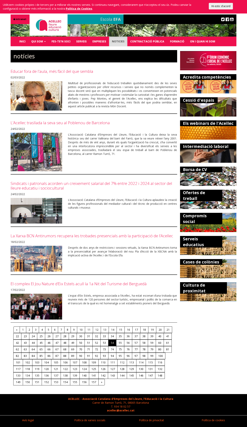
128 (122, 369)
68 (64, 349)
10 (81, 329)
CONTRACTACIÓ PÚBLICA (147, 41)
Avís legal (28, 420)
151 (37, 382)
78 (143, 349)
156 (84, 382)
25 (41, 336)
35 (120, 336)
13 (104, 329)
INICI (22, 41)
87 (56, 356)
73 (104, 349)
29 (72, 336)
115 (150, 362)
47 (56, 343)
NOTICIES (118, 41)
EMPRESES (99, 41)
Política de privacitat (151, 420)
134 (27, 375)
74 (112, 349)
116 (160, 362)
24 (33, 336)
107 (75, 362)
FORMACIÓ (177, 41)
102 (27, 362)
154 (65, 382)
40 (159, 336)
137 (56, 375)
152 (46, 382)
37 (136, 336)
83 (25, 356)
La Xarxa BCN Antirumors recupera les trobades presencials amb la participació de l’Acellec (92, 235)
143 (112, 375)
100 (160, 356)
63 (25, 349)
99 (151, 356)
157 (93, 382)
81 (167, 349)
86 (49, 356)
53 (104, 343)
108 (84, 362)
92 (96, 356)
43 (25, 343)
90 (80, 356)
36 (128, 336)
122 (65, 369)
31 (88, 336)
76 (128, 349)
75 (120, 349)
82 (17, 356)
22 (17, 336)
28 (64, 336)
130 (141, 369)
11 (89, 329)
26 (49, 336)
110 (103, 362)
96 (128, 356)
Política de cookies (213, 420)
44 (33, 343)
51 (88, 343)
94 (112, 356)
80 (159, 349)
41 (167, 336)
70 (80, 349)
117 (18, 369)
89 (72, 356)
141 (93, 375)
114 (141, 362)
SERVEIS (81, 41)
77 (136, 349)
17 (136, 329)
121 (56, 369)
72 (96, 349)
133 (18, 375)
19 (152, 329)
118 (27, 369)
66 (49, 349)
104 (46, 362)
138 (65, 375)
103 (37, 362)
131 (150, 369)
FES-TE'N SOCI (61, 41)
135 (37, 375)
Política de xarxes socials (89, 420)
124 (84, 369)
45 (41, 343)
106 (65, 362)
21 (168, 329)
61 (167, 343)
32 (96, 336)
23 (25, 336)
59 (151, 343)
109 (93, 362)
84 (33, 356)
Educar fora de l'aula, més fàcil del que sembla (52, 71)
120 (46, 369)
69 (72, 349)
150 (27, 382)
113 (131, 362)
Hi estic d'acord (220, 6)
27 (56, 336)
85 (41, 356)
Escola (110, 19)
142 (103, 375)
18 (144, 329)
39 (151, 336)
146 (141, 375)
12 (96, 329)
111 (112, 362)
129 (131, 369)
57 (136, 343)
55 (120, 343)
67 (56, 349)
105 (56, 362)
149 (18, 382)
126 (103, 369)
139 (75, 375)
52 (96, 343)
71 (88, 349)
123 (75, 369)
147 (150, 375)
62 (17, 349)
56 (128, 343)
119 (37, 369)
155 (75, 382)
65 (41, 349)
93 (104, 356)
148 (160, 375)
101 (18, 362)
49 (72, 343)
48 (64, 343)
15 (120, 329)
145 (131, 375)
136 (46, 375)
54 (112, 343)
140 (84, 375)
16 (128, 329)
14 (112, 329)
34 (112, 336)
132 (160, 369)
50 (80, 343)
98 (143, 356)
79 (151, 349)
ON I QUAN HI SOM (202, 41)
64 (33, 349)
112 (122, 362)
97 (136, 356)
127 (112, 369)
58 (143, 343)
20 (160, 329)
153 (56, 382)
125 (93, 369)
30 (80, 336)
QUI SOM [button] (37, 41)
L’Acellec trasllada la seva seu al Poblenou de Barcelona (60, 122)
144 (122, 375)
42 (17, 343)
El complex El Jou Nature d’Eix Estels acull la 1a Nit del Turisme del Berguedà (79, 283)
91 (88, 356)
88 (64, 356)
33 (104, 336)
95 (120, 356)
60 (159, 343)
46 (49, 343)
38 (143, 336)
